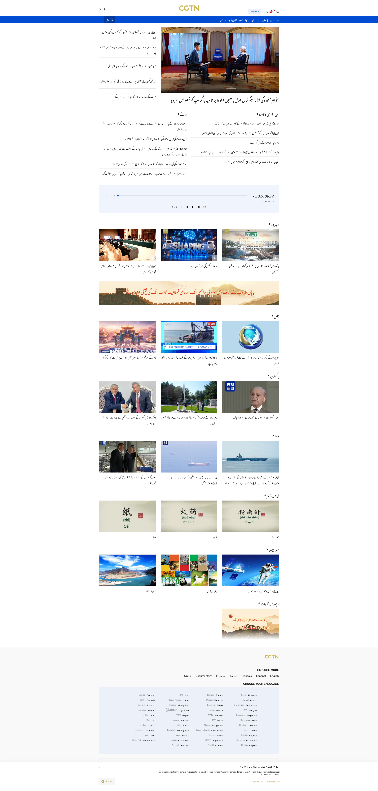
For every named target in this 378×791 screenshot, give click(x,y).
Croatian (248, 725)
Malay (178, 700)
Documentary (203, 675)
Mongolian (179, 705)
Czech (250, 730)
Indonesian (209, 730)
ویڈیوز (275, 224)
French (215, 695)
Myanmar (177, 710)
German (214, 700)
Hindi (217, 720)
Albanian (249, 695)
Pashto (182, 735)
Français (247, 675)
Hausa (216, 710)
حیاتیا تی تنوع (212, 591)
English (274, 675)
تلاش (108, 19)
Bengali (250, 710)
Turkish (147, 725)
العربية (233, 675)
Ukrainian (144, 730)
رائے (183, 114)
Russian (180, 745)
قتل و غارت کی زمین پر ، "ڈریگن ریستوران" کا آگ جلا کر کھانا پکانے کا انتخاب (155, 138)
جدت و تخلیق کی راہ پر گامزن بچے (204, 265)
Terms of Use (257, 782)
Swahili (146, 710)
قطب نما (275, 537)
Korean (215, 745)
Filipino (249, 745)
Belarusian (245, 705)
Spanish (146, 705)
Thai (150, 720)
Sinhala (147, 700)
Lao (184, 695)
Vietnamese (143, 740)
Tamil (149, 715)
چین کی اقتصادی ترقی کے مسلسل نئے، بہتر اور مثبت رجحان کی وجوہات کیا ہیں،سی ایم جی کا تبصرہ (240, 133)
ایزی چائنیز (273, 495)
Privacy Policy (273, 782)
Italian (216, 735)
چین (276, 315)
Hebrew (215, 715)
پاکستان (274, 375)
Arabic (250, 700)
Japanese (214, 740)
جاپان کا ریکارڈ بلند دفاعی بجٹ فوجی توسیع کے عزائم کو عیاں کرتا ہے (251, 161)
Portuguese (178, 730)
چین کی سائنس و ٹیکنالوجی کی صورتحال (264, 591)
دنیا (277, 435)
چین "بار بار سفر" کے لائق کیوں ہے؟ (264, 142)
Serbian (147, 695)
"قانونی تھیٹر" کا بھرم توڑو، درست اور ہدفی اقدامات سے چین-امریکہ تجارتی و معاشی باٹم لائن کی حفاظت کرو (144, 173)
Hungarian (213, 725)
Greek (215, 705)
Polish (182, 725)
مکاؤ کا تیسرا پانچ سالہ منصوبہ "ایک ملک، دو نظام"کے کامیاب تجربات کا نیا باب (247, 123)
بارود (215, 537)
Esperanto (246, 740)
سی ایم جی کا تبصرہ (269, 114)
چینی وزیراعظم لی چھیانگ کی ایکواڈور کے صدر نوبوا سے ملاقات (237, 99)
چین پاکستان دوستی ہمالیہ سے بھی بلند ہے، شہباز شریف (256, 417)
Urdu (150, 735)
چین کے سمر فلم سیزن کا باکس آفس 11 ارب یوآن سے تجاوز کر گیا (129, 357)
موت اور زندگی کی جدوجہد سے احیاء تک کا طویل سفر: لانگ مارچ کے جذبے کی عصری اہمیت (149, 164)
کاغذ (154, 537)
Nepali (182, 715)
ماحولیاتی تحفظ (150, 591)
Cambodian (249, 720)
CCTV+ (187, 675)
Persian (181, 720)
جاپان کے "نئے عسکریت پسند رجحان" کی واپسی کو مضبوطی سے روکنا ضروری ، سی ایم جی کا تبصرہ (240, 152)
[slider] (118, 195)
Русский (220, 675)
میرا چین (274, 549)
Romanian (179, 740)
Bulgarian (246, 715)
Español (261, 675)
